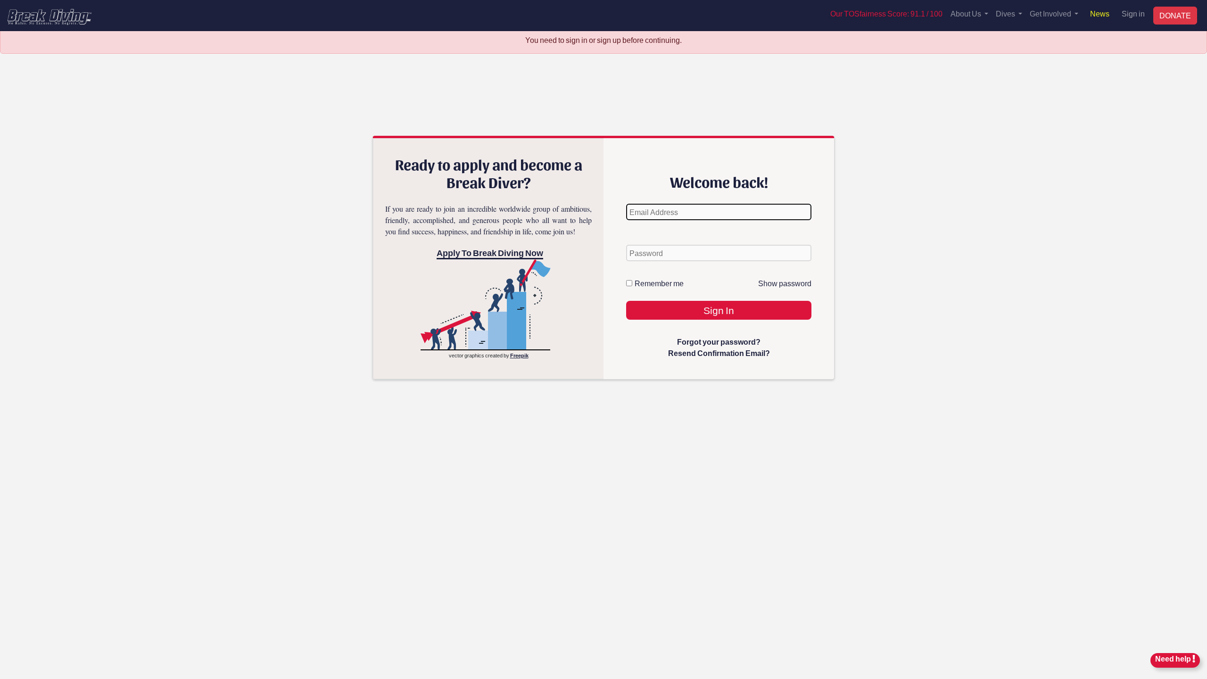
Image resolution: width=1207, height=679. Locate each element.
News (1099, 13)
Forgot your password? (719, 341)
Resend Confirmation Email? (719, 352)
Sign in (1133, 13)
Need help (1173, 658)
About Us (967, 13)
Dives (1006, 13)
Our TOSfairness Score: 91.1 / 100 (886, 13)
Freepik (519, 355)
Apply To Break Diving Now (490, 253)
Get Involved (1051, 13)
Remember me (659, 283)
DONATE (1175, 15)
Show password (784, 283)
